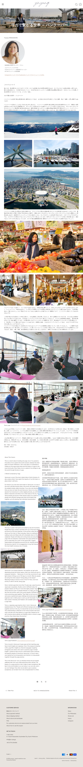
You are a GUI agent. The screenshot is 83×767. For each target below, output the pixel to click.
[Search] (76, 4)
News (69, 711)
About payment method (13, 713)
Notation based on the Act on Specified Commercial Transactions (61, 758)
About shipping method (12, 716)
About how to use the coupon (14, 725)
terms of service (65, 760)
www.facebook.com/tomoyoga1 (31, 425)
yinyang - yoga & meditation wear (18, 758)
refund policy (73, 760)
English (8, 754)
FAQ (7, 721)
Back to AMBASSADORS (41, 690)
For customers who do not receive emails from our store (21, 723)
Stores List (71, 716)
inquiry (69, 718)
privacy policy (42, 758)
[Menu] (3, 4)
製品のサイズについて (12, 711)
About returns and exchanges (14, 718)
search (36, 758)
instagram (70, 721)
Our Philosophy (72, 713)
